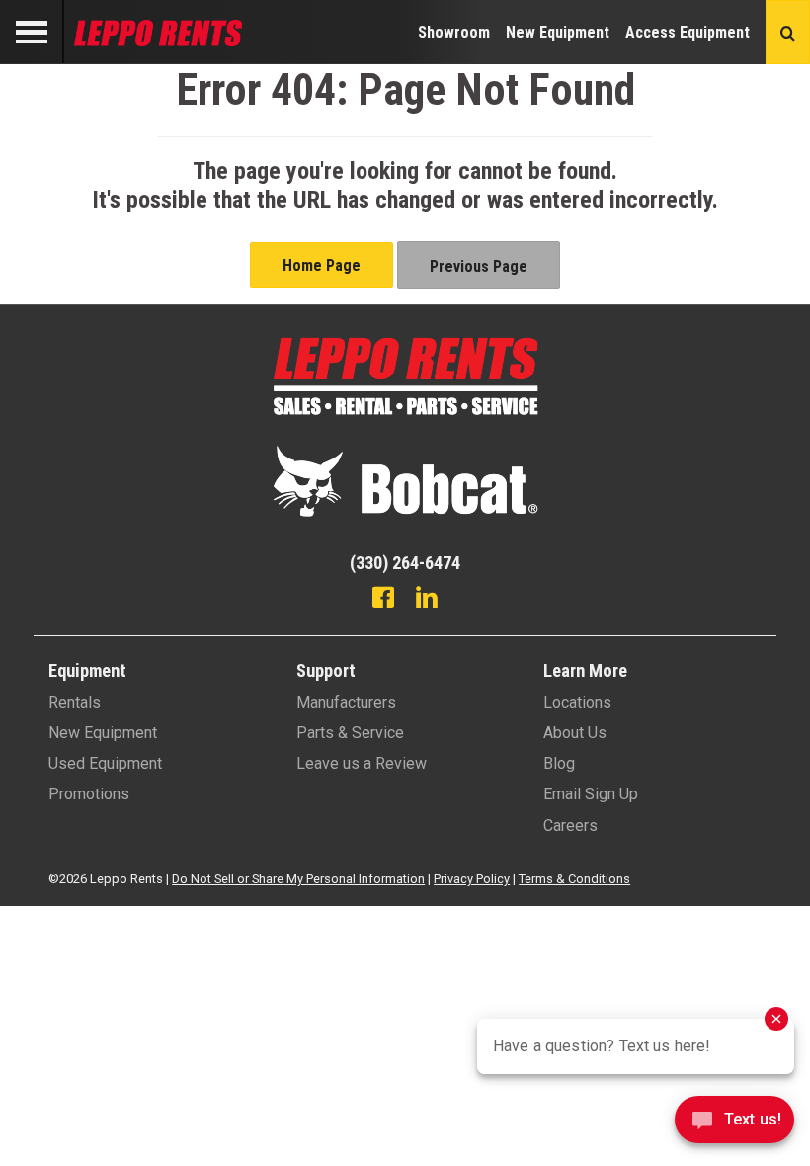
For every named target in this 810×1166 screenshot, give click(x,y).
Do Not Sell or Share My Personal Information (298, 879)
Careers (570, 825)
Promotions (88, 794)
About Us (575, 732)
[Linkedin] (427, 600)
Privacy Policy (472, 879)
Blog (559, 763)
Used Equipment (105, 763)
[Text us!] (734, 1125)
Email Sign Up (590, 794)
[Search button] (788, 32)
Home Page (322, 265)
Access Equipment (687, 32)
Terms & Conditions (574, 879)
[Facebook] (383, 600)
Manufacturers (346, 702)
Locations (577, 702)
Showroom (454, 32)
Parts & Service (350, 732)
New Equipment (557, 32)
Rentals (74, 702)
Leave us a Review (361, 763)
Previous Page (478, 266)
